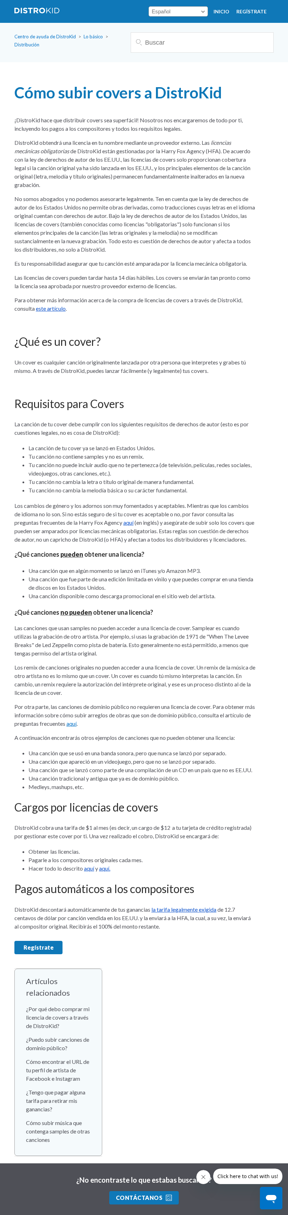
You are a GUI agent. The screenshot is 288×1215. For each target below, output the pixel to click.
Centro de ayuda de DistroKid (45, 36)
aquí (71, 723)
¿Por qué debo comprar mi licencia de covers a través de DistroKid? (58, 1017)
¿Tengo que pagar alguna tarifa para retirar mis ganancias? (55, 1100)
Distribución (26, 44)
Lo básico (93, 36)
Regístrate (251, 11)
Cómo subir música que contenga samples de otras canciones (58, 1131)
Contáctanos (139, 1197)
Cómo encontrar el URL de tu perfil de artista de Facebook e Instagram (57, 1070)
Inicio (221, 11)
